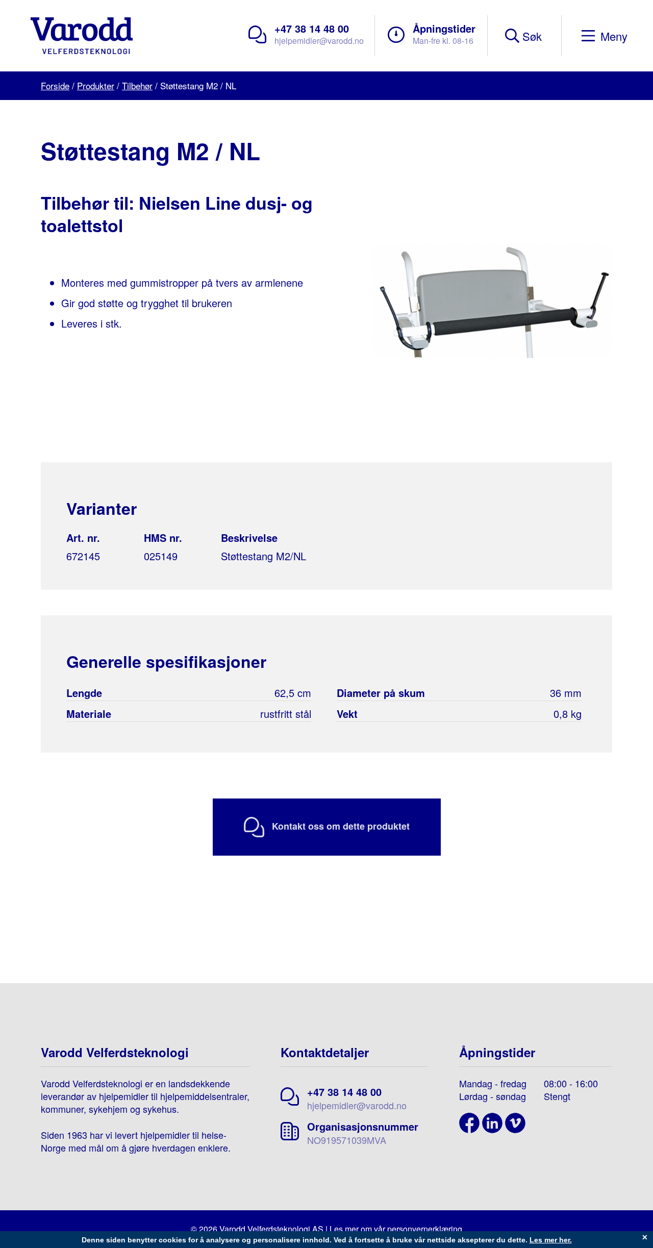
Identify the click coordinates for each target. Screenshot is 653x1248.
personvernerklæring (424, 1229)
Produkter (95, 85)
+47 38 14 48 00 (311, 28)
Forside (55, 85)
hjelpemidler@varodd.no (319, 40)
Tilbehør (137, 85)
